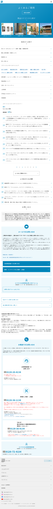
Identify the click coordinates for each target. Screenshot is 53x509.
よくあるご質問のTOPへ (21, 173)
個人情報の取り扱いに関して (10, 305)
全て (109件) (4, 69)
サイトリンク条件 (10, 503)
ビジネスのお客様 (47, 460)
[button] (26, 49)
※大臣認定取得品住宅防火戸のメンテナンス (12, 414)
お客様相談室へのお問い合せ (12, 263)
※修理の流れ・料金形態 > (9, 415)
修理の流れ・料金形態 (7, 254)
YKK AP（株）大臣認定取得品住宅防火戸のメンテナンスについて (17, 257)
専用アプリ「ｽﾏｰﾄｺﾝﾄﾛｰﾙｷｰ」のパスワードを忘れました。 (19, 187)
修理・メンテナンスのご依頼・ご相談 (14, 269)
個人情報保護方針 (17, 503)
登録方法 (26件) (24, 69)
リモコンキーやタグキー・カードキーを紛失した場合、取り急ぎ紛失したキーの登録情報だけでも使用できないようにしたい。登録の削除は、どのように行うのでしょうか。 (26, 192)
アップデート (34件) (45, 72)
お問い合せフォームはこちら (12, 289)
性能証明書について (26, 434)
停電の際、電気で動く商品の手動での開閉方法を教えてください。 (21, 202)
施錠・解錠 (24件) (34, 69)
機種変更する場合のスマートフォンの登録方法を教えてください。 (21, 183)
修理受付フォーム (23, 403)
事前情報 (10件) (34, 72)
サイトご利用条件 (4, 503)
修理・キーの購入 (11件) (21, 72)
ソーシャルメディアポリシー (25, 503)
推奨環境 (33, 503)
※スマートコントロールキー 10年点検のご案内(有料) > (14, 416)
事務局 (34, 435)
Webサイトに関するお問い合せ (10, 300)
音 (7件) (44, 69)
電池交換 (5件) (13, 69)
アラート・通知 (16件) (7, 72)
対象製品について (17, 434)
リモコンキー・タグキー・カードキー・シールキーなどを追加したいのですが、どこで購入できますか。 (26, 197)
